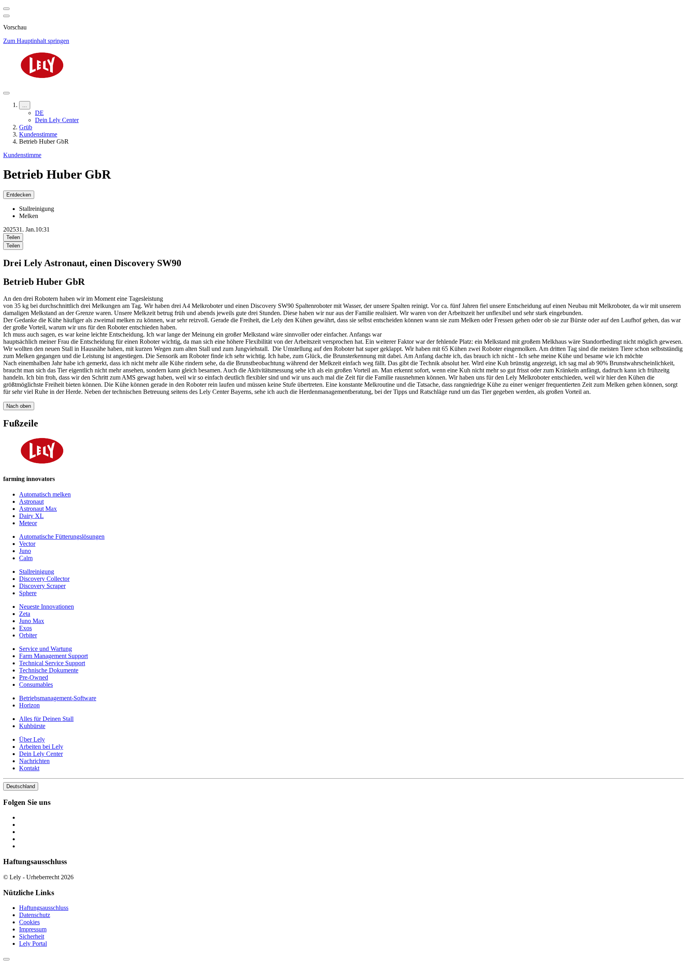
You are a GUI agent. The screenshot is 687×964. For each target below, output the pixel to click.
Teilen (13, 237)
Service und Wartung (45, 648)
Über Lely (32, 739)
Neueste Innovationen (46, 606)
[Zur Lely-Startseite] (343, 66)
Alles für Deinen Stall (46, 718)
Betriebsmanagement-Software (57, 698)
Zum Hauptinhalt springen (36, 40)
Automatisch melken (45, 494)
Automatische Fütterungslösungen (62, 536)
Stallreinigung (36, 571)
